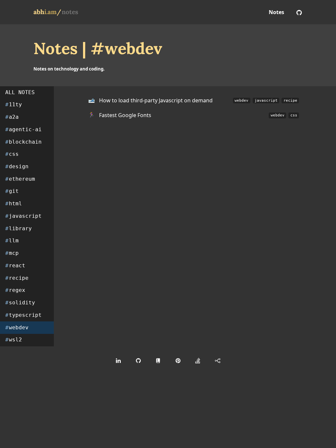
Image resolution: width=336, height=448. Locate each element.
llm (12, 240)
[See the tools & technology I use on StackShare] (217, 360)
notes (70, 12)
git (12, 191)
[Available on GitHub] (299, 12)
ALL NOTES (20, 92)
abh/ (47, 12)
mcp (12, 253)
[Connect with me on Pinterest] (178, 360)
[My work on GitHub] (138, 360)
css (12, 154)
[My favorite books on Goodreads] (158, 360)
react (15, 265)
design (17, 166)
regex (15, 290)
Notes (276, 12)
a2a (12, 117)
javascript (23, 216)
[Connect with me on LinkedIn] (118, 360)
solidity (20, 302)
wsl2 (13, 339)
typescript (23, 315)
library (18, 228)
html (13, 203)
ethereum (20, 179)
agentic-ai (23, 129)
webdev (17, 327)
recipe (17, 278)
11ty (13, 104)
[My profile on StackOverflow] (197, 360)
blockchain (23, 142)
